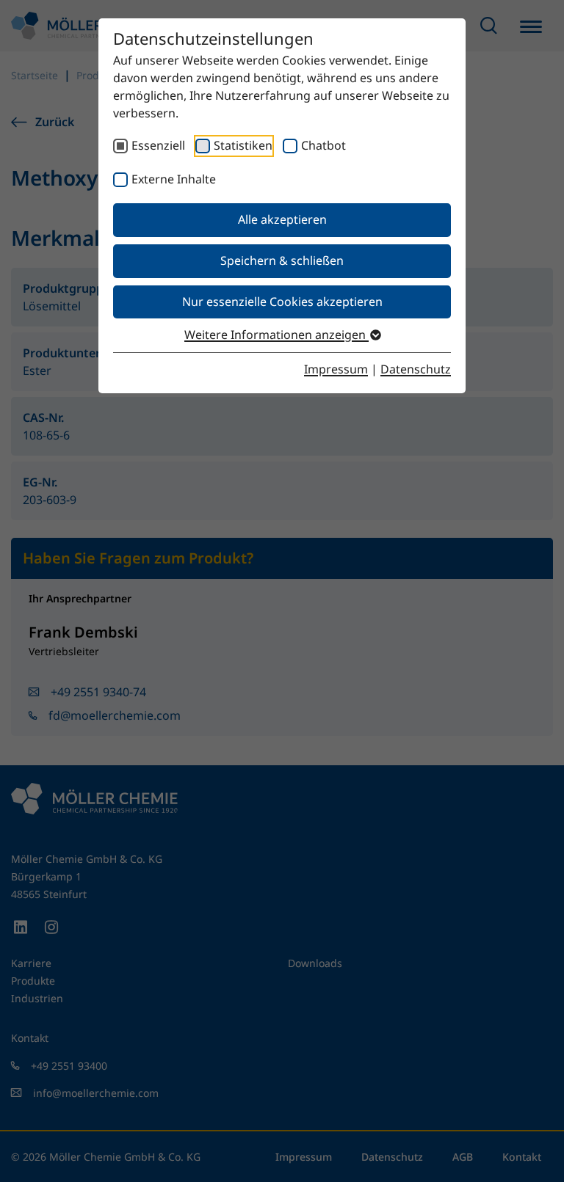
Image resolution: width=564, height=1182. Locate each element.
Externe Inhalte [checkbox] (173, 179)
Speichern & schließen (282, 260)
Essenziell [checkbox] (158, 145)
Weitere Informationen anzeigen (276, 334)
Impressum (336, 369)
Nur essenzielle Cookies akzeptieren (282, 301)
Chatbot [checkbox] (323, 145)
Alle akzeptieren (282, 219)
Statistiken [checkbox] (243, 145)
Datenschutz (415, 369)
